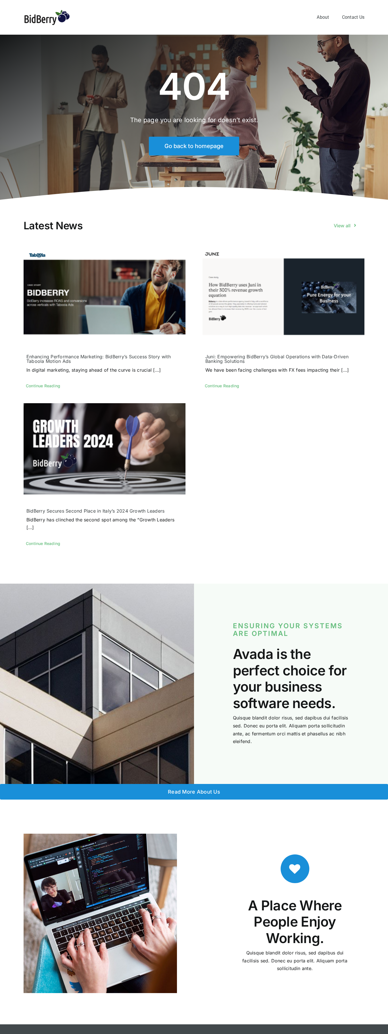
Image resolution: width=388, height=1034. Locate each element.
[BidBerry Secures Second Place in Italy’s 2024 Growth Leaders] (104, 448)
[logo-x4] (47, 11)
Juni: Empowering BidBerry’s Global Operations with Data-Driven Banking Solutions (277, 359)
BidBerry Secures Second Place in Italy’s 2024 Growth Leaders (95, 511)
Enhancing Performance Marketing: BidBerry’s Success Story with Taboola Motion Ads (98, 359)
